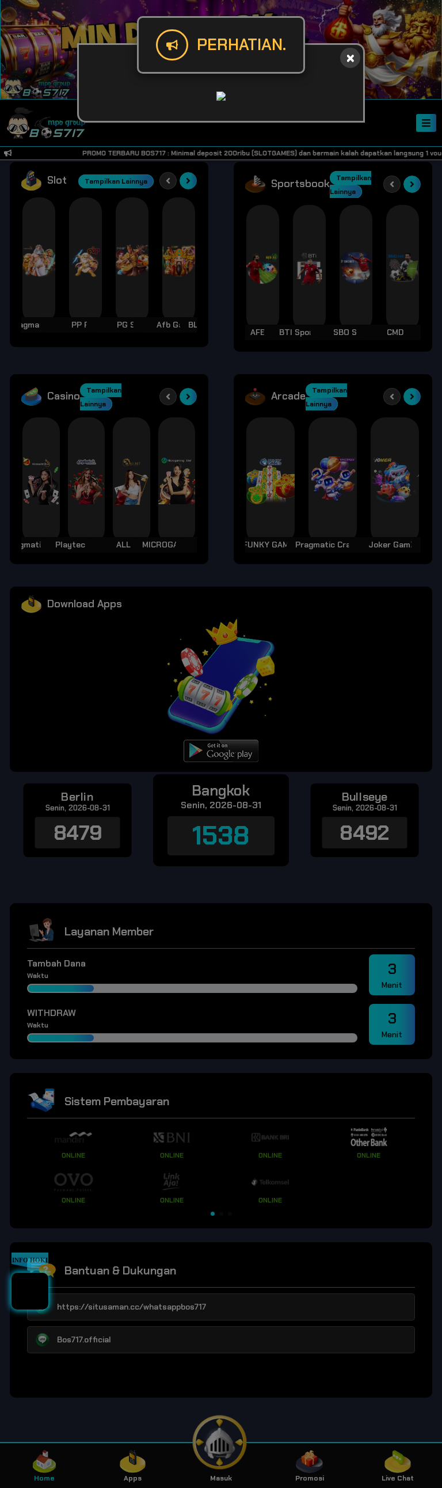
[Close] (350, 58)
